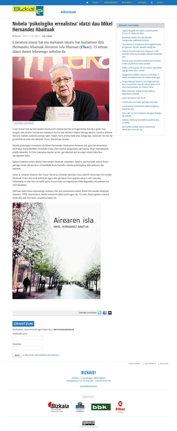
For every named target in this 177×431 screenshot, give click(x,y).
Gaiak (96, 3)
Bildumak (127, 3)
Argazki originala (28, 123)
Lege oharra (150, 363)
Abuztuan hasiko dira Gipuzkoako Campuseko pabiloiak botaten (137, 39)
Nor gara (164, 363)
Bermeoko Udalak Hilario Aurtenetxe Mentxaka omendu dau (138, 128)
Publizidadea (134, 363)
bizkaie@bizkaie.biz (88, 386)
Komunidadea (111, 3)
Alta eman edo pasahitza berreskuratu (42, 355)
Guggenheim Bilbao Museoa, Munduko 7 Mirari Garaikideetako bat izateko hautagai (141, 76)
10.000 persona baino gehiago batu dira (140, 102)
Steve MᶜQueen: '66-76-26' (134, 98)
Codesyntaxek (85, 426)
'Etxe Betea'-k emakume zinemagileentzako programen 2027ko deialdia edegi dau (141, 45)
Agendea (142, 3)
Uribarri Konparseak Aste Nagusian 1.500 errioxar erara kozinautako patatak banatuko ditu (142, 54)
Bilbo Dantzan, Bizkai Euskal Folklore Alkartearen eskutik (138, 92)
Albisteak (68, 12)
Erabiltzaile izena (19, 333)
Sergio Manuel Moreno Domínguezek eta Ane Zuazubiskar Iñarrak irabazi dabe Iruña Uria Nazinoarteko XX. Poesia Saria (141, 84)
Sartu (160, 3)
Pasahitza (16, 344)
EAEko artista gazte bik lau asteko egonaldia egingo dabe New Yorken (142, 69)
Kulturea (47, 36)
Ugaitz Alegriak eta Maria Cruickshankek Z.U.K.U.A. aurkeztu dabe (140, 32)
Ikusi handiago (19, 123)
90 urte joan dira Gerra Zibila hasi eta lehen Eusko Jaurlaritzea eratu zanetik (141, 62)
